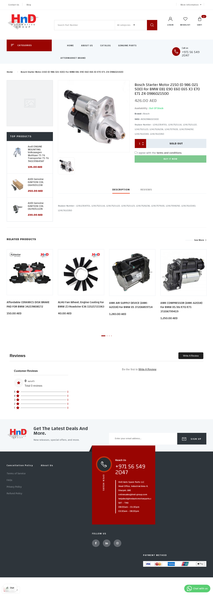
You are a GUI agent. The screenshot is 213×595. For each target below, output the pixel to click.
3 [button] (109, 335)
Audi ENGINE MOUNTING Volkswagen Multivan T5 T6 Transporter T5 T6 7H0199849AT (38, 154)
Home (70, 45)
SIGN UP (195, 439)
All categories (124, 25)
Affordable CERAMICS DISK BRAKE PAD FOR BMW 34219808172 (28, 304)
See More (199, 240)
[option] (93, 116)
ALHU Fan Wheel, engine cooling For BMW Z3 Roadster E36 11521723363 (81, 304)
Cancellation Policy (20, 465)
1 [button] (103, 335)
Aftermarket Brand (73, 58)
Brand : (138, 114)
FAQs (9, 480)
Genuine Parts (127, 45)
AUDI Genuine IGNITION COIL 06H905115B (36, 182)
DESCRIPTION (121, 189)
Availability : (141, 108)
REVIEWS (146, 189)
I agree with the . (159, 152)
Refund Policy (14, 493)
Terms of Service (16, 473)
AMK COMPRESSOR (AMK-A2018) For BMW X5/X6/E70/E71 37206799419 (181, 307)
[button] (190, 5)
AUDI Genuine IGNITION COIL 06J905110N (36, 206)
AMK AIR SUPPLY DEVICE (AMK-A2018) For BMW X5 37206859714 (131, 305)
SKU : (137, 119)
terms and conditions (169, 152)
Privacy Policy (14, 486)
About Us (87, 45)
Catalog (105, 45)
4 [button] (111, 335)
